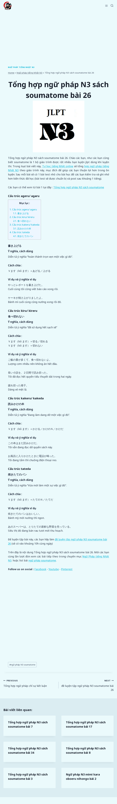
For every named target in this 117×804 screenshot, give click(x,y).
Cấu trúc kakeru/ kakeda (24, 224)
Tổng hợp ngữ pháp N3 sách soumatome (78, 187)
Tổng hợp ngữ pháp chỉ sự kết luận (25, 683)
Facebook (40, 569)
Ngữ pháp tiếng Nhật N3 (21, 67)
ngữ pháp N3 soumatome (22, 664)
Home (11, 72)
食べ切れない (22, 221)
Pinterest (66, 569)
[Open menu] (106, 5)
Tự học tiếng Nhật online (57, 166)
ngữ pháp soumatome (42, 560)
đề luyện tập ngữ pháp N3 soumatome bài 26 (87, 685)
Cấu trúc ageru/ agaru (23, 209)
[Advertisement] (58, 33)
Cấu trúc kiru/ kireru (22, 217)
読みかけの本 (22, 228)
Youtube (54, 569)
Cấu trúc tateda (20, 232)
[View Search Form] (112, 5)
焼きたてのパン (23, 236)
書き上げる (21, 213)
